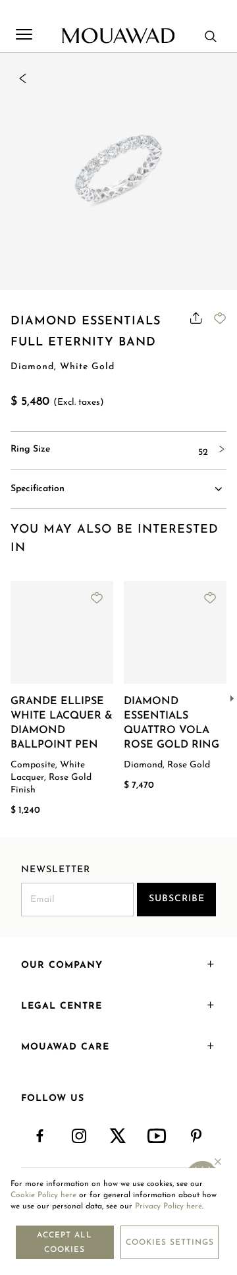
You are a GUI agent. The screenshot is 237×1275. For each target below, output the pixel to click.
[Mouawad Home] (118, 36)
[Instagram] (79, 1136)
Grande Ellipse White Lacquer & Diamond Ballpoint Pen (62, 723)
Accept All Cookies (64, 1242)
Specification (38, 489)
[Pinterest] (196, 1136)
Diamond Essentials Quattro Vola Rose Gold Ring (171, 723)
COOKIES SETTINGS (170, 1243)
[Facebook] (40, 1136)
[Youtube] (157, 1136)
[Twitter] (118, 1136)
